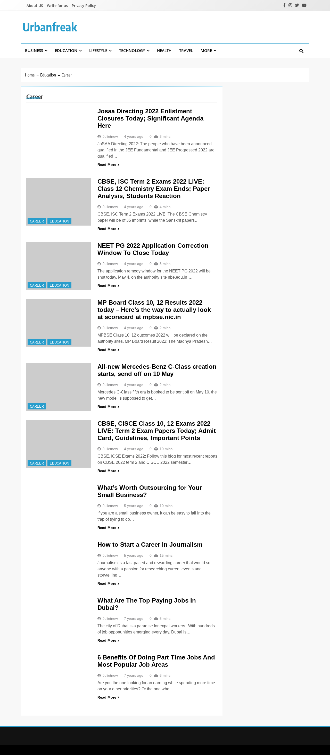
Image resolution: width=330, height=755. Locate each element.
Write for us (57, 5)
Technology (132, 50)
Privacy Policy (84, 5)
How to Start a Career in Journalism (149, 544)
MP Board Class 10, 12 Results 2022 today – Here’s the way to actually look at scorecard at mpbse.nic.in (154, 309)
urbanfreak (49, 27)
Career (37, 221)
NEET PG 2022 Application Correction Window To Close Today (153, 249)
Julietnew (110, 136)
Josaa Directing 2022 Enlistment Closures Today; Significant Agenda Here (150, 118)
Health (164, 50)
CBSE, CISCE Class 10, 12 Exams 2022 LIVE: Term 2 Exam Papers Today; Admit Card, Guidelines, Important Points (156, 430)
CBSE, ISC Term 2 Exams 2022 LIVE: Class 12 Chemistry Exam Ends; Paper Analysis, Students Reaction (153, 188)
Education (66, 50)
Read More (106, 164)
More (206, 50)
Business (34, 50)
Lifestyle (98, 50)
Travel (186, 50)
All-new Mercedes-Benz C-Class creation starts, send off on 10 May (157, 370)
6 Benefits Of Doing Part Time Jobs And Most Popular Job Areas (156, 661)
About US (35, 5)
